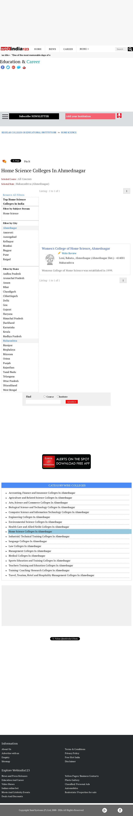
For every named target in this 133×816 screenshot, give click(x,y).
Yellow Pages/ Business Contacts (82, 775)
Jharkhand (8, 322)
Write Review (68, 253)
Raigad (7, 259)
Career (68, 49)
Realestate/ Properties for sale (81, 792)
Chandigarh (9, 291)
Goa (5, 305)
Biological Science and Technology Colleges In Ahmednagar (42, 507)
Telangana (9, 376)
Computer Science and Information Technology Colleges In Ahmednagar (49, 512)
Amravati (8, 232)
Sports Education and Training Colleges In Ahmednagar (39, 560)
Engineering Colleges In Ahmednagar (29, 517)
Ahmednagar (10, 227)
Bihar (6, 287)
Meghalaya (9, 349)
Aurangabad (9, 236)
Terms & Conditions (75, 749)
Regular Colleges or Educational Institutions (29, 132)
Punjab (7, 363)
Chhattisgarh (10, 296)
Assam (6, 282)
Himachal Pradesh (13, 318)
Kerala (6, 331)
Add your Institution (78, 116)
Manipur (7, 345)
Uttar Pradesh (10, 381)
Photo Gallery (72, 780)
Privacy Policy (72, 753)
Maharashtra (10, 340)
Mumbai (7, 245)
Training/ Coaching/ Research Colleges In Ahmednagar (39, 570)
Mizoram (8, 354)
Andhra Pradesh (12, 273)
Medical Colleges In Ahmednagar (27, 555)
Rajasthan (8, 367)
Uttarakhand (10, 385)
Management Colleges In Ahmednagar (30, 551)
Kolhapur (8, 241)
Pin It (27, 161)
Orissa (6, 358)
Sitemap (6, 761)
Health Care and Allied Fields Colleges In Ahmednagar (39, 526)
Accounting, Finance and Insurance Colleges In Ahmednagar (42, 492)
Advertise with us (10, 753)
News (52, 49)
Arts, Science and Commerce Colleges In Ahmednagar (38, 502)
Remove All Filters (13, 194)
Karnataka (9, 327)
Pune (6, 254)
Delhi (6, 300)
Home (38, 49)
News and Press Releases (14, 775)
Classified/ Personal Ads (77, 784)
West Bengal (10, 390)
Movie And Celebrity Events (16, 792)
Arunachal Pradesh (13, 278)
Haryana (7, 313)
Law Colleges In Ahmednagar (25, 546)
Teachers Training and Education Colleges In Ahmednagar (41, 565)
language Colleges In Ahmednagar (28, 541)
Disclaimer (70, 761)
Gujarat (7, 309)
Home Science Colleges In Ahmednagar (30, 531)
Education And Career (13, 780)
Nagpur (7, 250)
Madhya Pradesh (12, 336)
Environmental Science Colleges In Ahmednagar (35, 521)
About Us (6, 749)
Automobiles (71, 788)
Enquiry (5, 757)
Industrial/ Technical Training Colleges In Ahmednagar (39, 536)
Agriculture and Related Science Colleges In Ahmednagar (40, 497)
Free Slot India (72, 757)
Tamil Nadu (9, 372)
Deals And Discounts (12, 796)
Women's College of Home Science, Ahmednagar (76, 248)
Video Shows (8, 784)
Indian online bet (10, 788)
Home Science (68, 132)
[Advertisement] (66, 23)
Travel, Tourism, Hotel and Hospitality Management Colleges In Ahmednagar (51, 575)
